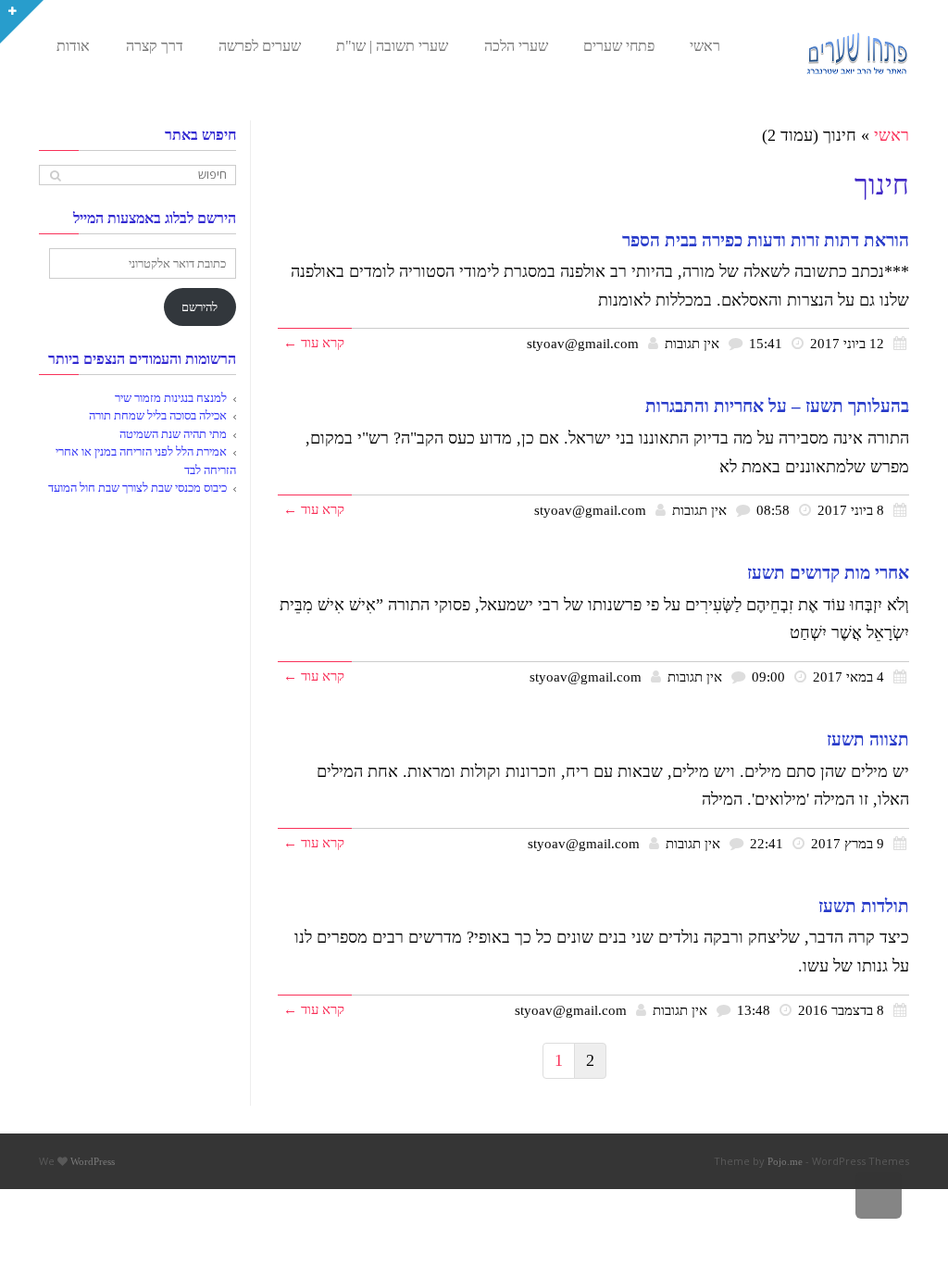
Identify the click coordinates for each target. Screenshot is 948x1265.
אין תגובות (692, 343)
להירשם (199, 307)
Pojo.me (785, 1161)
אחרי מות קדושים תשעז (828, 572)
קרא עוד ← (313, 342)
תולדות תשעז (863, 906)
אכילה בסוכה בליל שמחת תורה (158, 415)
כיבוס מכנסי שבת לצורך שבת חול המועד (137, 488)
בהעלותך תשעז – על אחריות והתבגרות (777, 406)
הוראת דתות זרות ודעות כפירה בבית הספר (765, 240)
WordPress (92, 1161)
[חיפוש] (55, 175)
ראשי (891, 135)
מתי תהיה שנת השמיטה (173, 434)
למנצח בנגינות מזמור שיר (171, 398)
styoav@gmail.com (583, 343)
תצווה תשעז (868, 739)
